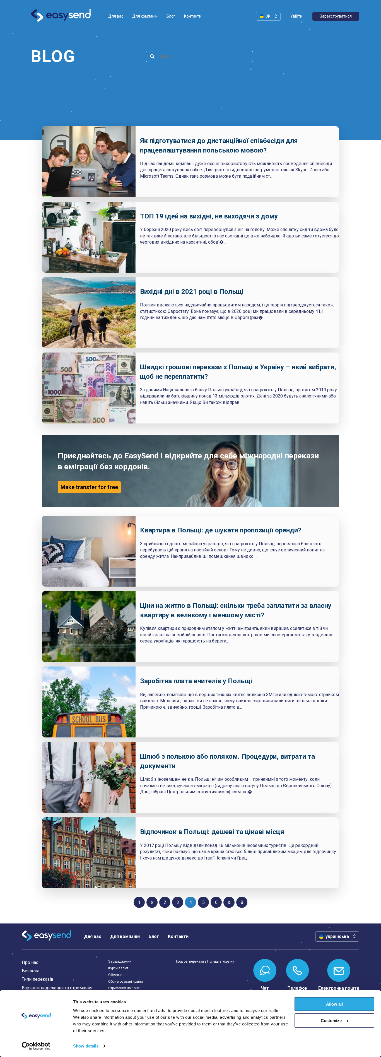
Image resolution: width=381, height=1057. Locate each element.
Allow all (334, 1004)
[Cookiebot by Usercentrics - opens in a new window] (36, 1046)
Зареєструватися (336, 16)
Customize (331, 1020)
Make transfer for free (89, 487)
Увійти (296, 16)
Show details (85, 1046)
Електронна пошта (338, 988)
